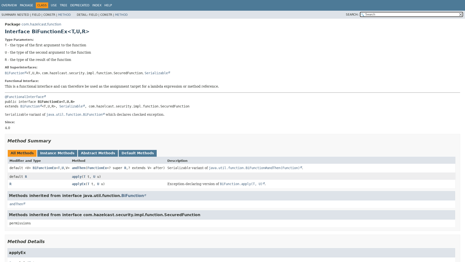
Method (64, 14)
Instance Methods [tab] (57, 153)
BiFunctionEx (44, 168)
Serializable (156, 73)
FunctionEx (97, 168)
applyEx (78, 184)
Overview (9, 5)
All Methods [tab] (22, 153)
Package (26, 5)
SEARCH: (352, 14)
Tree (63, 5)
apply (77, 177)
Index (96, 5)
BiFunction (14, 73)
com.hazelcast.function (41, 24)
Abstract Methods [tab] (98, 153)
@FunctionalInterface (24, 97)
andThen (78, 168)
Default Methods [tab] (138, 153)
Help (108, 5)
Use (54, 5)
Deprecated (79, 5)
